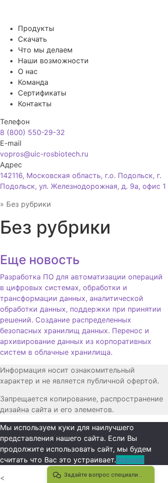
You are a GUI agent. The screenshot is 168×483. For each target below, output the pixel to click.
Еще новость (40, 259)
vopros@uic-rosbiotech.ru (44, 153)
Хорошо (130, 459)
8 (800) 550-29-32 (32, 132)
